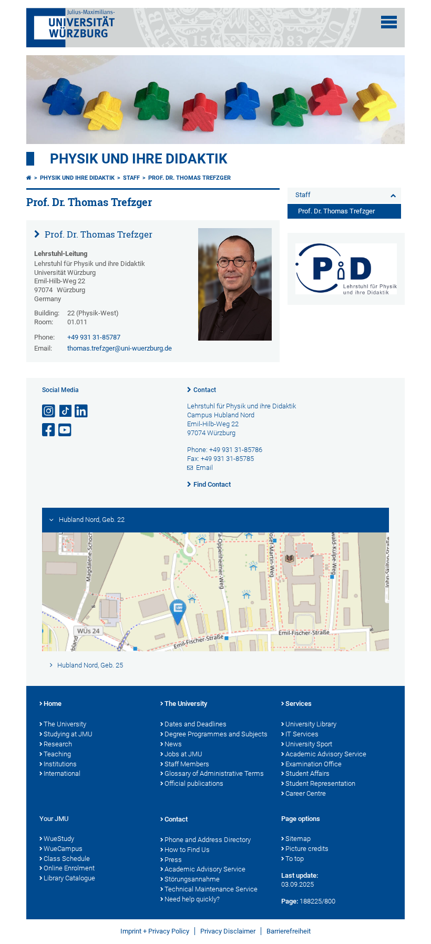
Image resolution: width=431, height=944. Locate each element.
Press (173, 860)
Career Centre (305, 793)
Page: (289, 901)
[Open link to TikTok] (65, 411)
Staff (131, 178)
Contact (204, 390)
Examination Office (313, 764)
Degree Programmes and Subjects (216, 734)
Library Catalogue (69, 878)
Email (204, 467)
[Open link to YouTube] (65, 430)
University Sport (308, 744)
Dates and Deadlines (196, 724)
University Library (310, 724)
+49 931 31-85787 (93, 337)
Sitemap (298, 839)
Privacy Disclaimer (227, 931)
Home (52, 703)
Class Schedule (67, 859)
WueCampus (63, 849)
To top (294, 859)
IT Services (302, 734)
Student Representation (320, 783)
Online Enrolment (69, 868)
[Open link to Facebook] (49, 430)
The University (65, 724)
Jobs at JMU (183, 754)
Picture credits (307, 849)
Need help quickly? (192, 899)
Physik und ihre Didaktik (139, 159)
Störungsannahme (192, 879)
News (173, 744)
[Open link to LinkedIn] (82, 411)
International (62, 773)
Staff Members (187, 764)
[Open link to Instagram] (49, 411)
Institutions (60, 764)
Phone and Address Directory (208, 840)
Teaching (57, 754)
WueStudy (59, 839)
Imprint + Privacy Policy (154, 931)
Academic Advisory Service (325, 754)
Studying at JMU (68, 734)
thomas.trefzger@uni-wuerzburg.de (119, 348)
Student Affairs (307, 773)
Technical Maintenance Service (211, 889)
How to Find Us (187, 850)
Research (58, 744)
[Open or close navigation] (389, 22)
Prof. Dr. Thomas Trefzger (189, 178)
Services (298, 703)
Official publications (194, 783)
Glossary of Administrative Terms (214, 773)
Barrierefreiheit (288, 931)
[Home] (29, 178)
